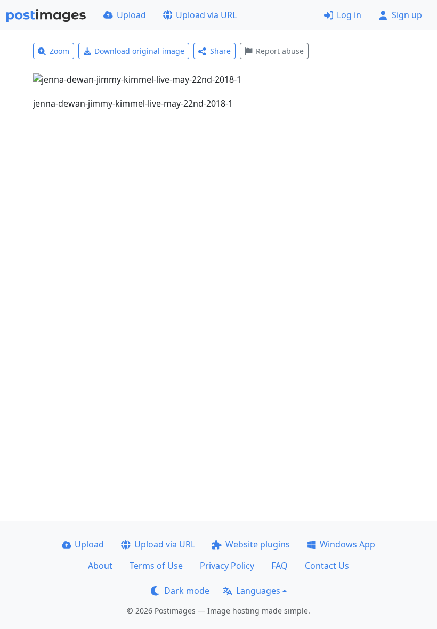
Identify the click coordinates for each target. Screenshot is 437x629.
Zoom (59, 51)
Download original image (139, 51)
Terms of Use (156, 565)
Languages (258, 590)
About (100, 565)
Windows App (347, 544)
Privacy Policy (227, 565)
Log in (349, 15)
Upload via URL (206, 15)
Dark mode (186, 590)
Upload (131, 15)
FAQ (279, 565)
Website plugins (257, 544)
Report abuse (280, 51)
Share (220, 51)
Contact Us (327, 565)
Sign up (407, 15)
